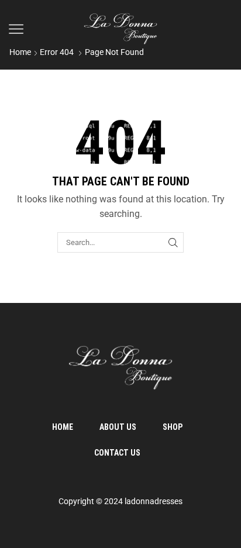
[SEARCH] (173, 242)
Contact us (117, 452)
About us (117, 427)
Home (20, 52)
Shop (173, 427)
